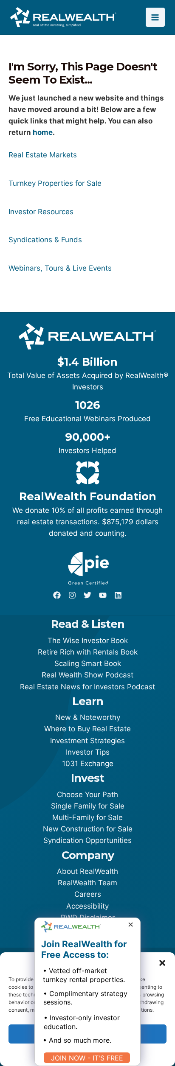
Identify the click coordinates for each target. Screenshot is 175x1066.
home (43, 132)
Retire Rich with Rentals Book (88, 652)
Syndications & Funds (45, 239)
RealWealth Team (87, 883)
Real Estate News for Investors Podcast (87, 687)
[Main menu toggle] (155, 17)
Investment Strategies (87, 740)
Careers (87, 894)
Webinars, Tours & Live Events (60, 268)
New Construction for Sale (88, 829)
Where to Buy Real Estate (87, 729)
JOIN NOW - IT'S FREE (87, 1058)
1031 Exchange (87, 763)
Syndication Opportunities (87, 840)
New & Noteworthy (87, 717)
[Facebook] (57, 595)
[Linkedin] (118, 595)
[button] (162, 963)
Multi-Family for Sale (87, 817)
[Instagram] (72, 595)
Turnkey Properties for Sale (55, 183)
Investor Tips (88, 752)
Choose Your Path (87, 794)
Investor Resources (40, 211)
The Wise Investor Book (88, 640)
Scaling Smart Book (87, 663)
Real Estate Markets (42, 155)
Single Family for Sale (87, 806)
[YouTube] (103, 595)
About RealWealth (87, 871)
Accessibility (87, 906)
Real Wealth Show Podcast (87, 675)
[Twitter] (87, 595)
